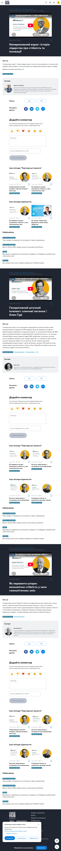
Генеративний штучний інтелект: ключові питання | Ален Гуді (18, 189)
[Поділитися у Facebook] (26, 109)
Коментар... (13, 138)
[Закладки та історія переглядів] (50, 2)
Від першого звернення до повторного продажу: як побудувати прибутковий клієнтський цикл (29, 255)
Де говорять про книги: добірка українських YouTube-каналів (23, 263)
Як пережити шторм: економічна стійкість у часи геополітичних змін (40, 189)
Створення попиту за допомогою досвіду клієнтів (41, 499)
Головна (11, 9)
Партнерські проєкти (28, 9)
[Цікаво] (29, 101)
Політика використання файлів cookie (16, 831)
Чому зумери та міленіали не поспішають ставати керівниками (24, 240)
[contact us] (57, 841)
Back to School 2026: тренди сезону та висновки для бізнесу (23, 247)
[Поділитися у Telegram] (37, 109)
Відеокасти (18, 9)
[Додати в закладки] (51, 40)
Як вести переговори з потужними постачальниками (41, 465)
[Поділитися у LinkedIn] (32, 109)
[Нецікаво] (41, 101)
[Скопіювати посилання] (43, 109)
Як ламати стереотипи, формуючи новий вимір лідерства (39, 222)
